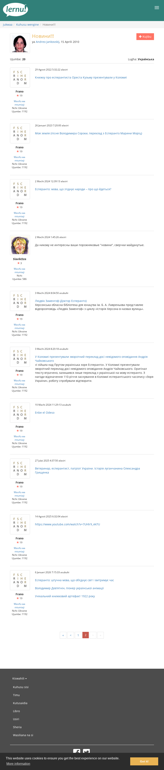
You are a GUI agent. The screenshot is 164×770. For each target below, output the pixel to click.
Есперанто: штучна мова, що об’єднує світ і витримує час (74, 580)
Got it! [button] (144, 761)
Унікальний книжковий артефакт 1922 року (65, 596)
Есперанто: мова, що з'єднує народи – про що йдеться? (73, 189)
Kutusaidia (20, 703)
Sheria (17, 727)
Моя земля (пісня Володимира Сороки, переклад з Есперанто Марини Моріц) (88, 133)
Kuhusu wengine (27, 24)
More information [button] (18, 763)
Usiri (16, 719)
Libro (16, 711)
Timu (16, 695)
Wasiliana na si (23, 735)
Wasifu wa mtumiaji (19, 103)
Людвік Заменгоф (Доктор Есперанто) (61, 301)
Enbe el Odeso (44, 412)
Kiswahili (18, 678)
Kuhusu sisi (21, 687)
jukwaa (7, 24)
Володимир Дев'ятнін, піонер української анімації (69, 588)
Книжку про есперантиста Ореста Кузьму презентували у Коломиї (81, 77)
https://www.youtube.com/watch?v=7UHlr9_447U (67, 524)
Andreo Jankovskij (47, 42)
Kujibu (146, 36)
